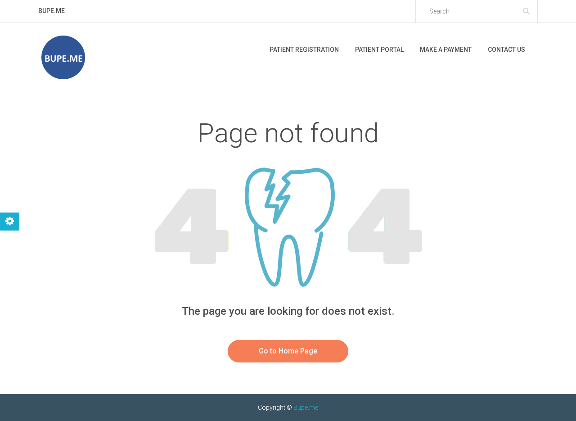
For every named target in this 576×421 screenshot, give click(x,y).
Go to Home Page (288, 351)
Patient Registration (304, 49)
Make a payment (446, 49)
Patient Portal (379, 49)
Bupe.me (305, 407)
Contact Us (506, 49)
